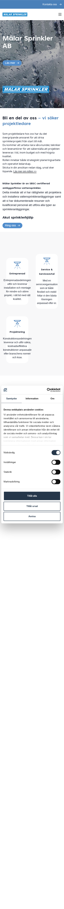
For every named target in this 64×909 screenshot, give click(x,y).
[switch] (56, 462)
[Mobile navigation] (60, 14)
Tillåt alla (32, 495)
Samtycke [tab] (11, 398)
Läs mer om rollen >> (25, 171)
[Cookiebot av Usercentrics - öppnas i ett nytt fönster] (46, 390)
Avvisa (32, 516)
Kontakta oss (50, 4)
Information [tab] (32, 398)
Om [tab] (52, 398)
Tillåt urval (32, 506)
